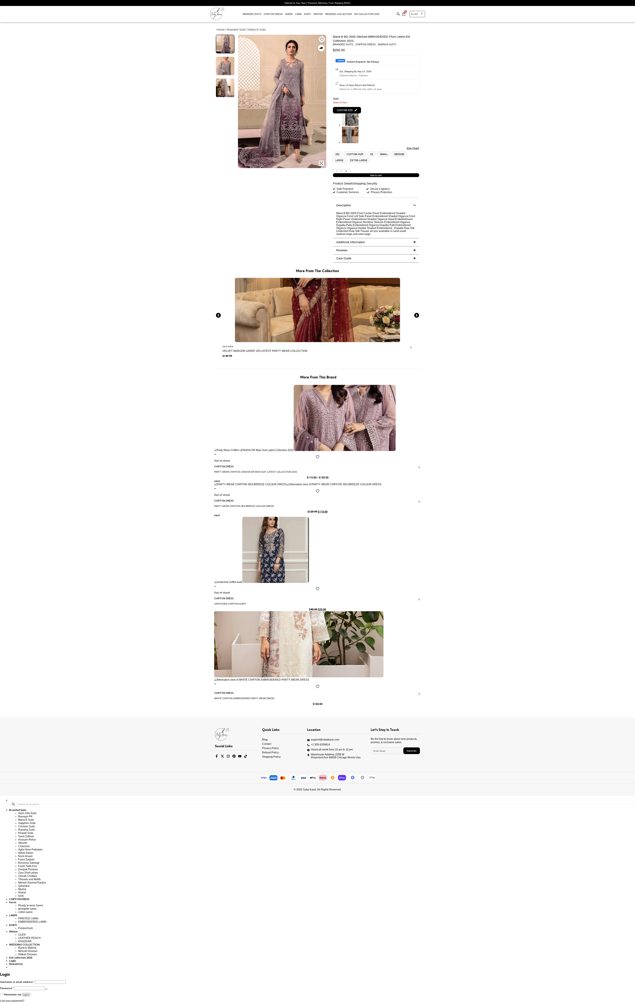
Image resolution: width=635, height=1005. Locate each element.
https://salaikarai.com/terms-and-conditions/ (347, 533)
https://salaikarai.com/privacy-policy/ (343, 530)
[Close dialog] (377, 444)
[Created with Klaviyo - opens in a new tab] (317, 563)
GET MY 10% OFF (350, 542)
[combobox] (328, 502)
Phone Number (331, 495)
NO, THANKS (350, 553)
